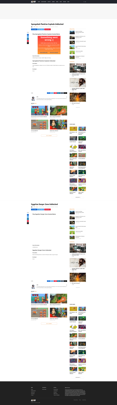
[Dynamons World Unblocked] (73, 189)
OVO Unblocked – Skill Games (73, 133)
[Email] (28, 43)
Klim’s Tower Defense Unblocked (82, 151)
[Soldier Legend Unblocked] (82, 189)
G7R (34, 26)
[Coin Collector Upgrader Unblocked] (73, 147)
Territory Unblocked (34, 130)
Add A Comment (49, 135)
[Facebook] (28, 35)
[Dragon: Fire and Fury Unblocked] (82, 180)
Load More (77, 197)
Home (39, 1)
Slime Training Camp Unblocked (55, 116)
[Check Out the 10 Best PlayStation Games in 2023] (72, 32)
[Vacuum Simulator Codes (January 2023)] (72, 47)
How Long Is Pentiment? (76, 103)
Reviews (64, 1)
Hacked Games (43, 1)
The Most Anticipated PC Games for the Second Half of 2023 (78, 74)
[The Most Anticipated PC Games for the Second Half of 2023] (78, 68)
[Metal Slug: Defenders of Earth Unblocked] (82, 164)
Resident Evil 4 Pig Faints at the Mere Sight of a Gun (80, 37)
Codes (61, 1)
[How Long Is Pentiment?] (78, 97)
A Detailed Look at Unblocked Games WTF (80, 57)
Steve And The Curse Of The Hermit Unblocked (39, 116)
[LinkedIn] (28, 39)
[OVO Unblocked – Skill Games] (73, 129)
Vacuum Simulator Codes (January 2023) (81, 47)
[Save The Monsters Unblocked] (82, 172)
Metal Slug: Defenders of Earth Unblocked (82, 168)
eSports (49, 1)
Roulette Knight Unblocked (72, 176)
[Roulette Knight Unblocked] (73, 172)
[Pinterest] (28, 41)
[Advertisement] (58, 11)
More (68, 1)
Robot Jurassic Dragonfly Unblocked (73, 184)
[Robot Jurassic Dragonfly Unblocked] (73, 180)
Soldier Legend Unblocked (80, 193)
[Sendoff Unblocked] (73, 138)
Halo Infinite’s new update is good (81, 41)
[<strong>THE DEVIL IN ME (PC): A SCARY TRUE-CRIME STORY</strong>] (78, 82)
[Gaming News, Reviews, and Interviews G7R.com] (33, 1)
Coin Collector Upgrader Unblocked (73, 151)
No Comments (48, 26)
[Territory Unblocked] (39, 124)
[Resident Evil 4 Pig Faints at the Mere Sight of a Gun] (72, 37)
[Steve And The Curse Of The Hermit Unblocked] (39, 110)
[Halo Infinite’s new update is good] (72, 42)
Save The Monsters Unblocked (81, 176)
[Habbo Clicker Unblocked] (58, 124)
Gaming (53, 1)
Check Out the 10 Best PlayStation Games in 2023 (80, 32)
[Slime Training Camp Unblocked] (58, 110)
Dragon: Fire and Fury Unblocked (82, 184)
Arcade (37, 26)
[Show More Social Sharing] (52, 29)
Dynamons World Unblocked (72, 193)
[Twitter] (28, 37)
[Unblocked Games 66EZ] (72, 52)
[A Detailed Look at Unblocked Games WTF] (72, 57)
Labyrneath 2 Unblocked (80, 142)
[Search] (85, 2)
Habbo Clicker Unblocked (54, 130)
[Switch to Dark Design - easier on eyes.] (84, 1)
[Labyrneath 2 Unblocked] (82, 138)
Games (57, 1)
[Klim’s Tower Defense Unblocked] (82, 147)
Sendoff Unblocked (73, 141)
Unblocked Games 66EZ (79, 51)
